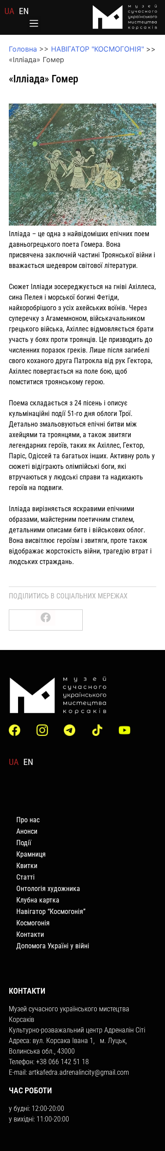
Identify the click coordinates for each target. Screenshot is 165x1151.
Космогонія (33, 923)
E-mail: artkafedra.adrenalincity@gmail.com (69, 1072)
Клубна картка (37, 900)
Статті (25, 877)
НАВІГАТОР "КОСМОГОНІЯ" (97, 49)
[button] (34, 24)
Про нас (28, 820)
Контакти (30, 934)
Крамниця (31, 854)
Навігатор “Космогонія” (50, 911)
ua (9, 11)
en (24, 11)
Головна (23, 49)
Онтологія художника (48, 888)
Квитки (26, 865)
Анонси (26, 831)
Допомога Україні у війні (52, 946)
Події (23, 843)
